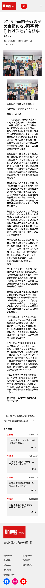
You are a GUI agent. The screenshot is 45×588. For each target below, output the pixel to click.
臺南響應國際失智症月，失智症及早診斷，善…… (21, 463)
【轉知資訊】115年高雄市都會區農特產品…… (22, 441)
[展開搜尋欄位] (24, 6)
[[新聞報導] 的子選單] (11, 555)
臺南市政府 (12, 41)
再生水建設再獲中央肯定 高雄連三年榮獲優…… (21, 506)
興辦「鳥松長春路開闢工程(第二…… (17, 420)
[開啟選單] (41, 6)
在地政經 (24, 41)
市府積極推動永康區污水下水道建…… (20, 416)
